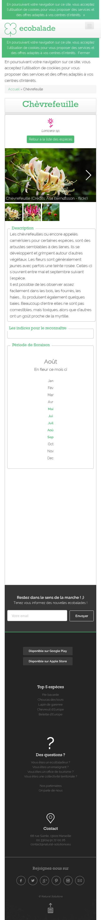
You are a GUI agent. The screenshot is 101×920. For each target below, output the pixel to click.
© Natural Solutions (50, 896)
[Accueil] (30, 29)
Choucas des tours (50, 699)
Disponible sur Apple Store (48, 661)
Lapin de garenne (50, 704)
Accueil (13, 89)
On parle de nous (50, 790)
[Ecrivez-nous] (80, 880)
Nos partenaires (51, 786)
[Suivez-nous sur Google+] (44, 880)
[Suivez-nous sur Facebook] (21, 880)
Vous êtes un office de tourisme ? (50, 771)
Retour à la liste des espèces (50, 139)
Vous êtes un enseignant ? (50, 767)
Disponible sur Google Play (48, 651)
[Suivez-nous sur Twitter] (33, 880)
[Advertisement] (50, 525)
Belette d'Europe (50, 714)
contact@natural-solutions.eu (51, 844)
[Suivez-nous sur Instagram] (68, 880)
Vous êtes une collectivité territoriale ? (50, 776)
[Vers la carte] (50, 818)
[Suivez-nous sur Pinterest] (56, 880)
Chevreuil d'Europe (50, 709)
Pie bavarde (50, 694)
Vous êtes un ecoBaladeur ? (50, 762)
